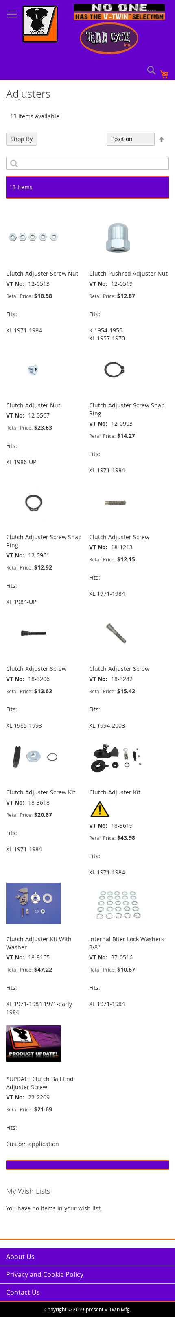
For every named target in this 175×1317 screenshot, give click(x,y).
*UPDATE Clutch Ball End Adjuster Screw (40, 1083)
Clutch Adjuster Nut (33, 405)
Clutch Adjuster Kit (114, 792)
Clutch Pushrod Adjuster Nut (128, 273)
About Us (20, 1256)
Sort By (92, 139)
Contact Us (23, 1292)
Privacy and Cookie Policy (44, 1274)
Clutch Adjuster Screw (119, 537)
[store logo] (40, 25)
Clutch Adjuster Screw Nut (42, 273)
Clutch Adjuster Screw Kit (40, 792)
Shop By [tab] (22, 139)
